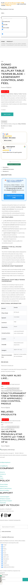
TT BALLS (11, 429)
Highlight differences (8, 537)
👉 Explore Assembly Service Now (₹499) (14, 196)
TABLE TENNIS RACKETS (15, 391)
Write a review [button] (7, 140)
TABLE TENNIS (22, 124)
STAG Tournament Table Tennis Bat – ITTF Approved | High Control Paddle (13, 398)
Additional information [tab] (8, 169)
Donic (10, 126)
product (10, 41)
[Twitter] (9, 515)
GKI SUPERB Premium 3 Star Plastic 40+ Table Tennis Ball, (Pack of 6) (13, 436)
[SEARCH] (25, 579)
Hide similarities (6, 531)
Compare (9, 388)
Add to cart (7, 114)
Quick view (16, 388)
